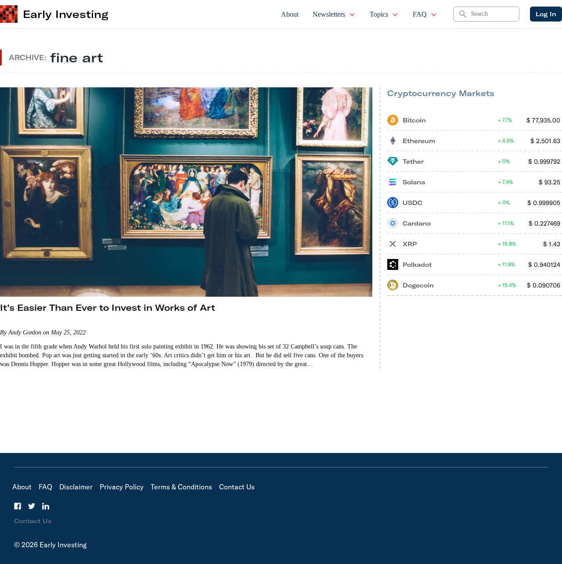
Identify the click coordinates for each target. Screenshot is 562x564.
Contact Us (237, 486)
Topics (379, 14)
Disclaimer (76, 486)
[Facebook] (17, 506)
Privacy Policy (122, 486)
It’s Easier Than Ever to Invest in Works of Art (107, 307)
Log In (546, 14)
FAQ (420, 14)
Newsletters (329, 14)
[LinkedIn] (45, 506)
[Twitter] (31, 506)
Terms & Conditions (181, 486)
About (290, 14)
